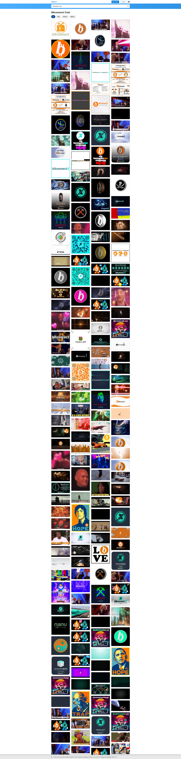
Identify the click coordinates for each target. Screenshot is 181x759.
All (53, 16)
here (115, 757)
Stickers (65, 16)
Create (116, 1)
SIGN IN (123, 1)
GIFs (58, 16)
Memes (72, 16)
